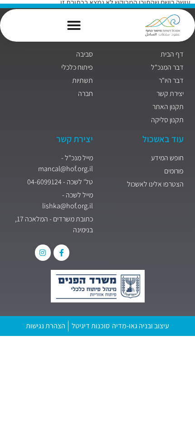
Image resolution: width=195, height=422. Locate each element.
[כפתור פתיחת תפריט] (74, 25)
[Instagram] (43, 252)
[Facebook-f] (61, 252)
